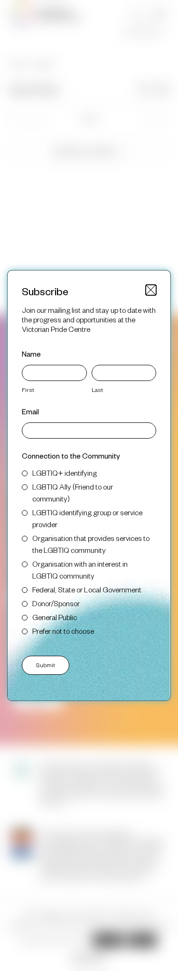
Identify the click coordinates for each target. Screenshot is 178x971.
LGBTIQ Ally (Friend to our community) (72, 492)
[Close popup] (151, 290)
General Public (54, 616)
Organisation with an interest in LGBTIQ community (80, 569)
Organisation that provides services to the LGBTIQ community (91, 543)
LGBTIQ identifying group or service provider (87, 518)
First (28, 389)
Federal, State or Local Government (86, 589)
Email (30, 411)
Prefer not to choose (63, 630)
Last (97, 389)
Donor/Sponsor (56, 603)
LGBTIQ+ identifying (64, 472)
